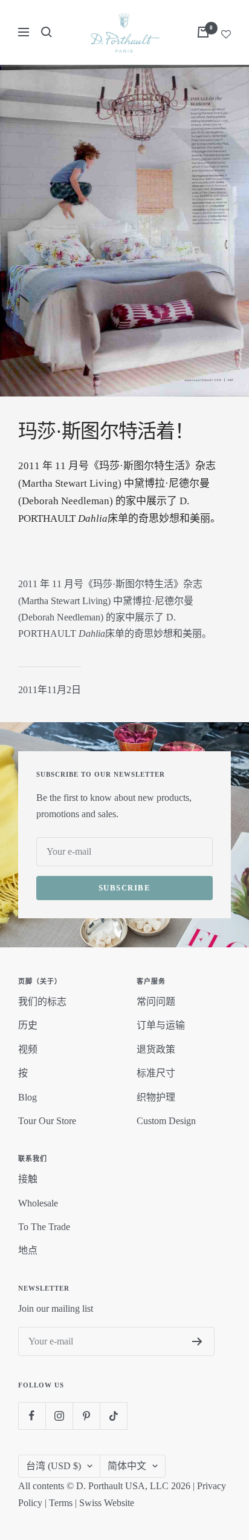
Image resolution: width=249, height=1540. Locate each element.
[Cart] (203, 32)
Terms (61, 1503)
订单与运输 (161, 1025)
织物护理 (156, 1097)
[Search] (46, 32)
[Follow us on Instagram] (59, 1415)
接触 (27, 1179)
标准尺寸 (156, 1073)
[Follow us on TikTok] (113, 1415)
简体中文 (127, 1466)
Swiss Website (106, 1503)
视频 (27, 1049)
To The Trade (44, 1227)
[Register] (197, 1341)
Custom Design (166, 1121)
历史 (27, 1025)
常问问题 (156, 1001)
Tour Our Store (47, 1121)
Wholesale (38, 1203)
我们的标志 (42, 1001)
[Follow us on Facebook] (31, 1415)
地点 (27, 1250)
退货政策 (156, 1049)
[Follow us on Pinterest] (86, 1415)
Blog (27, 1097)
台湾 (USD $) (53, 1466)
